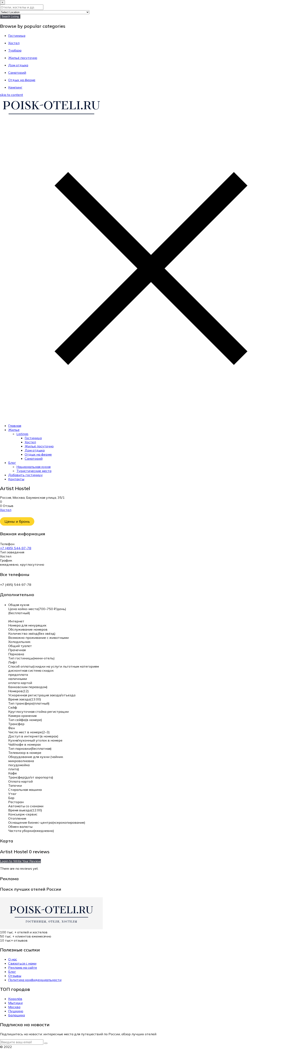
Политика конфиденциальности (34, 980)
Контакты (16, 479)
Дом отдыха (35, 450)
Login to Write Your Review (20, 861)
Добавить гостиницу (25, 475)
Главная (14, 426)
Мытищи (15, 1003)
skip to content (11, 95)
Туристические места (33, 471)
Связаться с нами (22, 963)
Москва (14, 1007)
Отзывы (14, 976)
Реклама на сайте (22, 967)
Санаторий (34, 458)
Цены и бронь (17, 521)
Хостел (30, 442)
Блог (12, 463)
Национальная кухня (33, 467)
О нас (12, 959)
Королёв (15, 999)
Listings (22, 434)
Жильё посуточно (39, 446)
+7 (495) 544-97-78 (15, 548)
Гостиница (33, 438)
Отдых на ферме (38, 454)
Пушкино (15, 1011)
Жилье (14, 430)
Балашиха (16, 1015)
